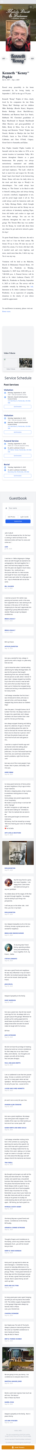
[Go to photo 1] (17, 1369)
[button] (18, 853)
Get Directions (18, 406)
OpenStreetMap (20, 1439)
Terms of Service (23, 1436)
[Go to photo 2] (18, 1369)
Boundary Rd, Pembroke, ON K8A (18, 472)
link (31, 286)
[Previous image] (4, 1359)
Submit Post (18, 521)
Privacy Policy (12, 1436)
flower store (6, 311)
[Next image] (32, 1359)
